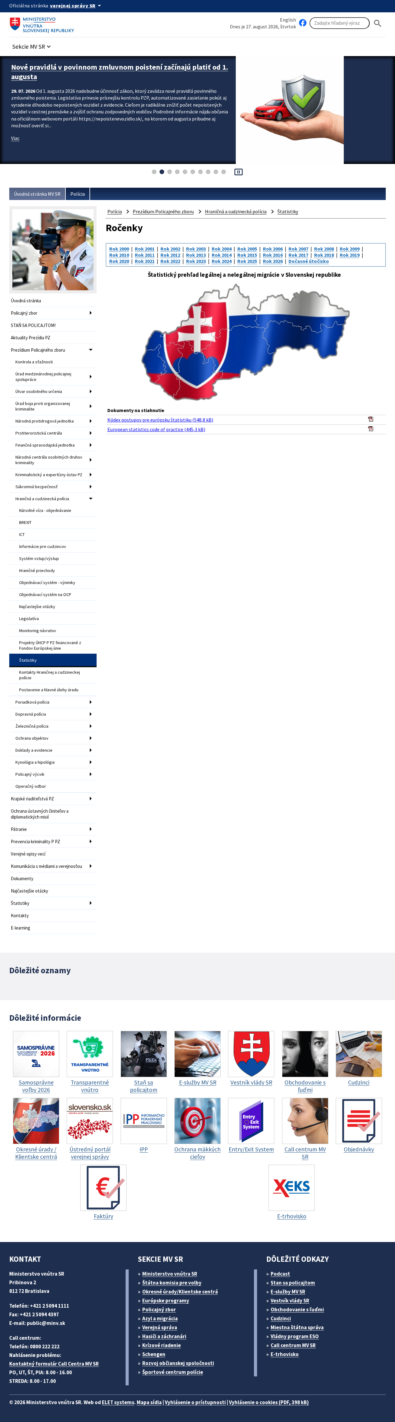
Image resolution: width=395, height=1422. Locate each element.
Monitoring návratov (37, 630)
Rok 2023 (196, 261)
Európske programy (165, 1300)
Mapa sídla (149, 1402)
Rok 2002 (170, 249)
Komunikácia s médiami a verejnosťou (46, 866)
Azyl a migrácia (160, 1318)
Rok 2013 (196, 255)
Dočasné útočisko (309, 261)
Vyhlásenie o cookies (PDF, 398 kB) (269, 1402)
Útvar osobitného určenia (38, 391)
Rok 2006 (273, 249)
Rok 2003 (196, 249)
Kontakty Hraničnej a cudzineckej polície (49, 674)
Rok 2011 (145, 255)
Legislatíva (29, 618)
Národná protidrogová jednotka (44, 421)
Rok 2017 (298, 255)
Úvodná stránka (26, 301)
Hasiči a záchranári (164, 1336)
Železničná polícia (31, 726)
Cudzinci (281, 1318)
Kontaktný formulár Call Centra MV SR (54, 1363)
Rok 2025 (247, 261)
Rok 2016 (273, 255)
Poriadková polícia (32, 702)
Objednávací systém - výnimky (47, 582)
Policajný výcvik (29, 774)
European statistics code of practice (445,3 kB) (156, 429)
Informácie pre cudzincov (42, 546)
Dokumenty (22, 878)
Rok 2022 (170, 261)
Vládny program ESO (295, 1336)
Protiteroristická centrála (38, 433)
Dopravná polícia (30, 714)
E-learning (20, 928)
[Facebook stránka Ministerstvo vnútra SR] (302, 23)
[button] (32, 45)
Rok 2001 (145, 249)
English (288, 20)
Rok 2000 (119, 249)
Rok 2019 (350, 255)
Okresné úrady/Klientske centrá (180, 1291)
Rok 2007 (298, 249)
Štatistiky (28, 660)
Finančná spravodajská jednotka (45, 445)
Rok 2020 (119, 261)
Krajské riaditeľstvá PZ (32, 799)
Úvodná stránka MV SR (37, 194)
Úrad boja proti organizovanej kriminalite (42, 406)
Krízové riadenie (161, 1345)
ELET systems (118, 1402)
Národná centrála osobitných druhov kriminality (48, 459)
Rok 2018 (324, 255)
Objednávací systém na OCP (45, 594)
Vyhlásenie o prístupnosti (195, 1402)
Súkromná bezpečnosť (36, 486)
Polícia (77, 194)
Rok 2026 (273, 261)
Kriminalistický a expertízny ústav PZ (48, 474)
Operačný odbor (30, 786)
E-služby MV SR (288, 1291)
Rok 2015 (247, 255)
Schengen (153, 1354)
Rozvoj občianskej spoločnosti (178, 1363)
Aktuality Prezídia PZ (30, 338)
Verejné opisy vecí (28, 854)
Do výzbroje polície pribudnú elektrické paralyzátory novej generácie (107, 71)
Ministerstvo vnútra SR (169, 1273)
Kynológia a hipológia (35, 762)
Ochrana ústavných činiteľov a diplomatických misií (40, 814)
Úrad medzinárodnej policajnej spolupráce (43, 376)
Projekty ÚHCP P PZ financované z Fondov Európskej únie (50, 645)
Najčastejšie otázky (37, 606)
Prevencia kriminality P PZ (35, 841)
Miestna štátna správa (297, 1327)
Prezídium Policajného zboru (38, 350)
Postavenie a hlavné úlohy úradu (48, 690)
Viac (15, 138)
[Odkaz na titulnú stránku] (43, 23)
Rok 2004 (221, 249)
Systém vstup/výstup (39, 558)
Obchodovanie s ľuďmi (297, 1309)
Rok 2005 (247, 249)
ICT (22, 534)
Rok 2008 (324, 249)
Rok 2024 (221, 261)
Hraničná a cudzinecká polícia (42, 498)
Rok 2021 (145, 261)
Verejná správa (159, 1327)
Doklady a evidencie (33, 750)
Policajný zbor (24, 313)
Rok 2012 (170, 255)
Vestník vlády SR (290, 1300)
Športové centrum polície (172, 1372)
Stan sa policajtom (293, 1282)
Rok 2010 (119, 255)
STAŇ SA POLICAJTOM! (33, 325)
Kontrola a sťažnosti (34, 362)
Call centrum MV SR (293, 1345)
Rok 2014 (221, 255)
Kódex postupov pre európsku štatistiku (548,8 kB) (160, 420)
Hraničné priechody (37, 570)
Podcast (280, 1273)
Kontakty (20, 915)
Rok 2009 (350, 249)
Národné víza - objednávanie (45, 510)
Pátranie (19, 829)
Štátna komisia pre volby (172, 1282)
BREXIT (25, 522)
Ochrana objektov (31, 738)
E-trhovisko (285, 1354)
